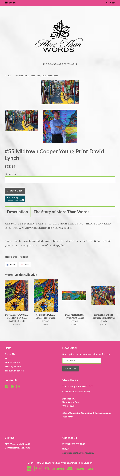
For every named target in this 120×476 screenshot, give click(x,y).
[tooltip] (22, 199)
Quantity (10, 174)
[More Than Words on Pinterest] (12, 387)
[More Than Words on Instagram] (18, 387)
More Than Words (58, 463)
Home (8, 76)
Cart (112, 2)
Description (17, 211)
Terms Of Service (14, 370)
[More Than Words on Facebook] (6, 387)
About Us (10, 354)
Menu (11, 2)
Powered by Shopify (81, 463)
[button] (15, 199)
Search (8, 358)
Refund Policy (12, 362)
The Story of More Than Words (61, 211)
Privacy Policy (13, 366)
